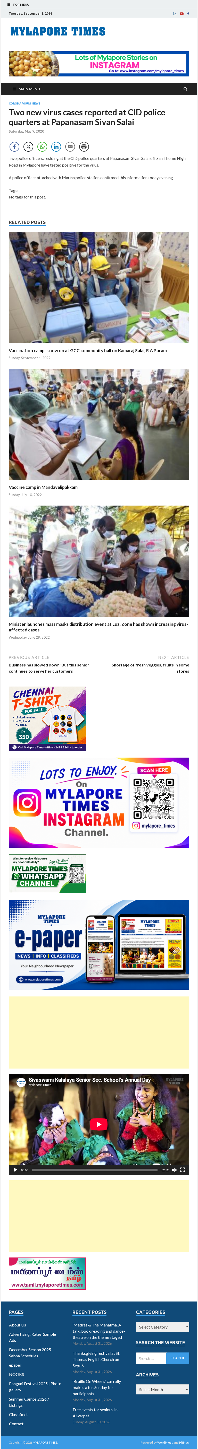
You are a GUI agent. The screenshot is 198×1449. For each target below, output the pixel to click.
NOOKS (16, 1374)
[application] (99, 1124)
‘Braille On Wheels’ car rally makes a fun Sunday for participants (97, 1387)
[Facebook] (188, 13)
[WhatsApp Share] (42, 147)
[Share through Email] (70, 147)
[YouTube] (182, 13)
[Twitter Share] (28, 147)
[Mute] (174, 1170)
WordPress (165, 1442)
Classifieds (18, 1414)
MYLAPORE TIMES (45, 1442)
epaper (15, 1365)
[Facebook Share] (14, 147)
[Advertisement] (99, 1032)
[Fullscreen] (182, 1170)
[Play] (15, 1170)
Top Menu (21, 4)
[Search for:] (162, 1358)
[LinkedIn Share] (56, 147)
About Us (17, 1324)
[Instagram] (175, 13)
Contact (16, 1423)
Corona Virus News (24, 103)
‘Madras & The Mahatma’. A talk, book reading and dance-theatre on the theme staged (99, 1331)
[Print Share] (84, 147)
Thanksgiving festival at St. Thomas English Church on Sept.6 (96, 1359)
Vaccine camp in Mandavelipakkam (43, 487)
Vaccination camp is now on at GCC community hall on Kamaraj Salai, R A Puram (88, 350)
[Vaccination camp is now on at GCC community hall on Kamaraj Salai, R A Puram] (99, 344)
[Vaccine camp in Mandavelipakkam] (99, 481)
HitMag (184, 1442)
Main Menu (29, 89)
